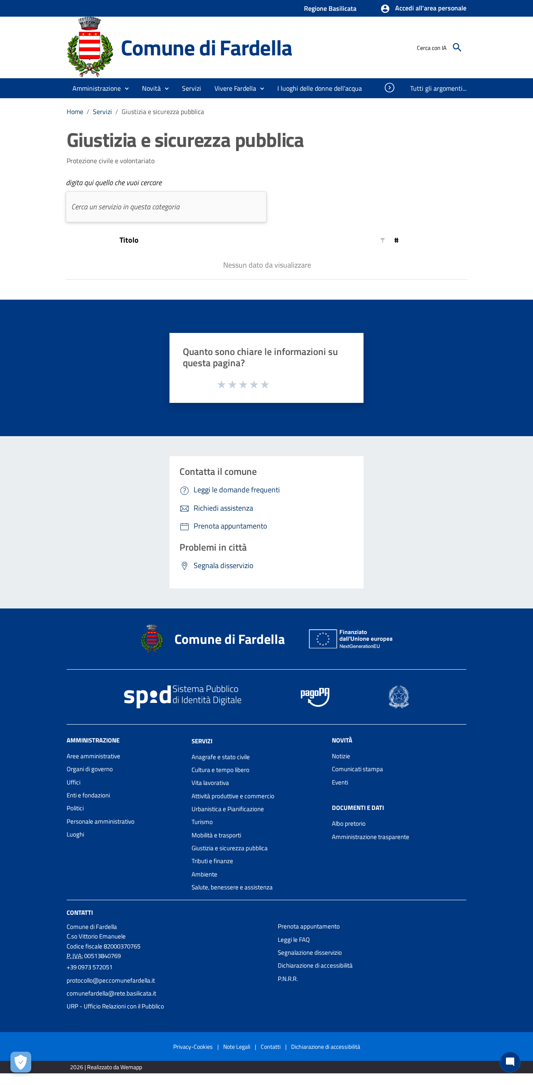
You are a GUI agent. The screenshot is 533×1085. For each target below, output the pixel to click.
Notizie (341, 756)
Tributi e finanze (212, 861)
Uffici (73, 782)
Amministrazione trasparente (370, 837)
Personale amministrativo (100, 821)
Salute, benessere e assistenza (232, 887)
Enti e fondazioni (88, 795)
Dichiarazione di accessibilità (315, 965)
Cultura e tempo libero (220, 770)
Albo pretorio (349, 823)
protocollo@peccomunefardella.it (111, 980)
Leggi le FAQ (294, 939)
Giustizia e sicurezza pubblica (230, 848)
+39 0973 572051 (89, 967)
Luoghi (75, 834)
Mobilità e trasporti (216, 835)
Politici (75, 808)
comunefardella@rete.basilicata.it (111, 993)
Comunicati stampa (357, 769)
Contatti (80, 912)
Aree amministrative (93, 756)
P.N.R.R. (288, 978)
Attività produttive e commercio (233, 796)
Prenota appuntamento (309, 926)
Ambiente (204, 874)
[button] (423, 9)
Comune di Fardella (206, 47)
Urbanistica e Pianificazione (228, 809)
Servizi (102, 112)
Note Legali (236, 1046)
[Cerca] (457, 47)
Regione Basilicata (330, 8)
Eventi (340, 782)
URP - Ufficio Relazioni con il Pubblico (115, 1006)
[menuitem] (320, 88)
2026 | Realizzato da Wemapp (106, 1067)
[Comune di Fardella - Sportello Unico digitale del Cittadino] (90, 46)
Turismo (202, 822)
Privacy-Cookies (193, 1046)
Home (75, 112)
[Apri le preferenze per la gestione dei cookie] (20, 1062)
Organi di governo (90, 769)
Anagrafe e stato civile (221, 757)
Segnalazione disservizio (310, 952)
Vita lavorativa (210, 782)
